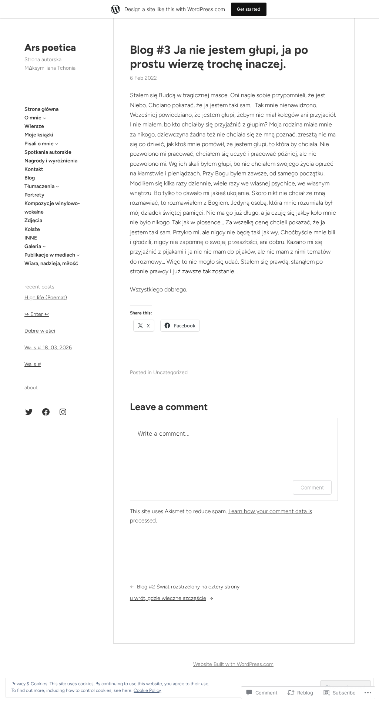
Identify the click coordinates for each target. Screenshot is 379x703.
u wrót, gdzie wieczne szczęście (168, 598)
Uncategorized (170, 372)
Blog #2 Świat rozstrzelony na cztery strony (188, 587)
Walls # (32, 364)
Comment (312, 487)
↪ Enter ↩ (36, 314)
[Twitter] (28, 411)
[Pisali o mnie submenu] (56, 143)
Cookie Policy (147, 690)
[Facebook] (45, 411)
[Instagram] (62, 411)
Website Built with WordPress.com (233, 664)
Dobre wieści (39, 331)
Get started (249, 9)
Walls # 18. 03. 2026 (48, 347)
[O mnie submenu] (44, 117)
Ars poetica (50, 47)
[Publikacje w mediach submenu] (78, 254)
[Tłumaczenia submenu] (57, 186)
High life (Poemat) (45, 297)
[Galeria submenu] (44, 246)
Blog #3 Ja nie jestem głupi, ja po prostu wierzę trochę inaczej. (219, 57)
